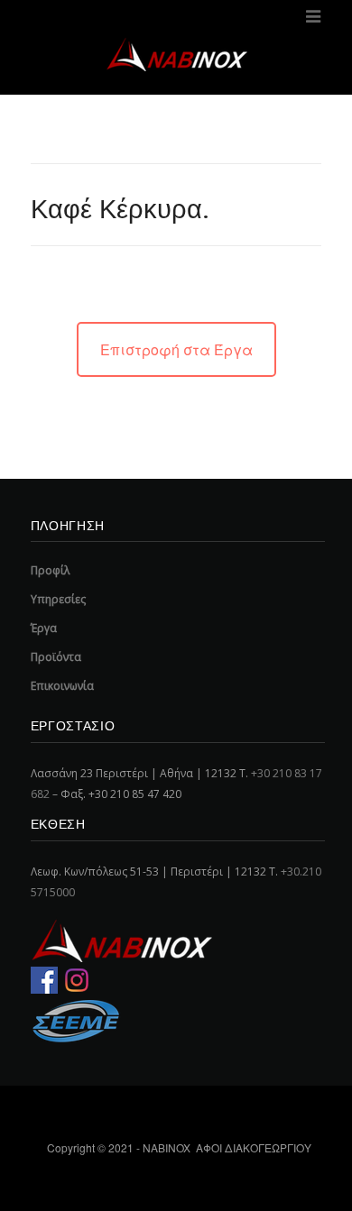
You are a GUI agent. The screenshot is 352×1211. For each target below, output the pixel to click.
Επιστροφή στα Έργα (176, 349)
